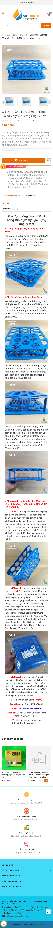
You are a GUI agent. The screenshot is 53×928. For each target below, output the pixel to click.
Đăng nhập (30, 3)
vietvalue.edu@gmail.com (20, 916)
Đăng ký (22, 3)
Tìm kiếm (46, 26)
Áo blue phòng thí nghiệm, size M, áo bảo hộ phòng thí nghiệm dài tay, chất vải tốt (38, 775)
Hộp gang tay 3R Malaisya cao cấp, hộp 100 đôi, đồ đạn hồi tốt (13, 775)
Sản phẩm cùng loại (13, 738)
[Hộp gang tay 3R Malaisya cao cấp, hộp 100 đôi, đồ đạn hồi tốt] (14, 758)
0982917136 (10, 195)
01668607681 (16, 913)
